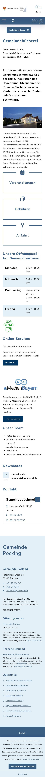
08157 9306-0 (13, 583)
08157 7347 (12, 587)
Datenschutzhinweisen (31, 759)
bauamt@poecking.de (23, 666)
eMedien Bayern (12, 419)
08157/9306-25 (34, 640)
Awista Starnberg (13, 716)
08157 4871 (16, 515)
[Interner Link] (22, 182)
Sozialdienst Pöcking (15, 700)
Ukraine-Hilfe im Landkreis (17, 685)
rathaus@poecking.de (17, 590)
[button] (22, 499)
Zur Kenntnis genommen (22, 766)
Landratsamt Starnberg (16, 690)
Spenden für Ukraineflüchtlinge (19, 680)
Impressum (22, 774)
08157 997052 (17, 520)
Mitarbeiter (22, 663)
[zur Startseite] (14, 8)
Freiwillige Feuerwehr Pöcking (19, 711)
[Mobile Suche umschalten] (13, 21)
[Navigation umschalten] (4, 21)
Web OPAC (10, 362)
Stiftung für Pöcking (14, 695)
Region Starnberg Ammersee (18, 706)
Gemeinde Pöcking (15, 550)
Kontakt (23, 733)
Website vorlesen (17, 30)
